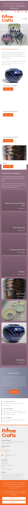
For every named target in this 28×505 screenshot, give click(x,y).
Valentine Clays (4, 463)
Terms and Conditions (6, 469)
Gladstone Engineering (6, 465)
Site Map (3, 467)
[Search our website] (2, 11)
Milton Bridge (4, 461)
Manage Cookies (14, 502)
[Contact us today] (19, 11)
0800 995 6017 (7, 450)
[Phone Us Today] (15, 11)
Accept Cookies (14, 498)
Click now (6, 39)
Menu (22, 19)
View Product (8, 89)
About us (14, 391)
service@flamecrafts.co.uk (10, 455)
